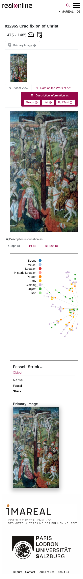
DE (79, 11)
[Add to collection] (39, 35)
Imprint (17, 572)
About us (63, 572)
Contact (30, 572)
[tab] (22, 45)
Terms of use (46, 572)
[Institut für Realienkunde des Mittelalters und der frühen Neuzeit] (41, 514)
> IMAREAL (66, 11)
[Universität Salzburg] (41, 547)
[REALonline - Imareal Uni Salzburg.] (41, 5)
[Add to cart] (30, 35)
